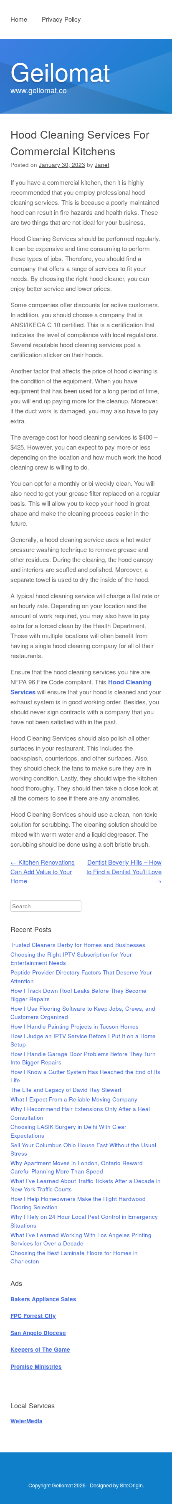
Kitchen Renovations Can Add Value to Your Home (42, 871)
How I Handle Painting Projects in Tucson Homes (74, 1026)
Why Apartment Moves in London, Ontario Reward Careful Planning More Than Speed (76, 1167)
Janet (102, 165)
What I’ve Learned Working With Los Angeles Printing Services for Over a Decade (81, 1239)
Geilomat (60, 71)
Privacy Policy (61, 19)
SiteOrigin (131, 1485)
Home (18, 19)
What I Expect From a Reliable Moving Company (73, 1099)
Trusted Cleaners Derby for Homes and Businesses (77, 945)
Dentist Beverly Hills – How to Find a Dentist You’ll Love (124, 871)
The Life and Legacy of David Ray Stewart (65, 1090)
